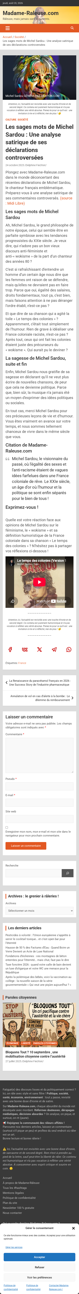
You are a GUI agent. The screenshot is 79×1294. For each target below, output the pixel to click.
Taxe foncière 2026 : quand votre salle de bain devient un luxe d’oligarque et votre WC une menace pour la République (38, 968)
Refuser (39, 1267)
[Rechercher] (67, 873)
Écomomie (12, 1043)
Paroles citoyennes (21, 997)
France (22, 663)
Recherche (12, 865)
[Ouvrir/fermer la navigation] (7, 28)
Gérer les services (14, 1247)
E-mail (10, 795)
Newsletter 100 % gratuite (18, 1208)
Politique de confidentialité (19, 1198)
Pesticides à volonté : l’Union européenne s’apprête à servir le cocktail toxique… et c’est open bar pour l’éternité (38, 939)
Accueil (7, 1178)
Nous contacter (12, 1213)
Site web (11, 811)
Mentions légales (13, 1193)
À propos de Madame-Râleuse (21, 1183)
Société (23, 119)
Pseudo (10, 779)
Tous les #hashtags (15, 1188)
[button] (73, 1228)
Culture (11, 119)
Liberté (25, 1043)
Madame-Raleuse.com (31, 13)
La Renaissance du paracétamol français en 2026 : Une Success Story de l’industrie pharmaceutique (40, 682)
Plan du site (10, 1203)
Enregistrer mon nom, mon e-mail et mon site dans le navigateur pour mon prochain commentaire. (38, 833)
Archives (11, 903)
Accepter (39, 1257)
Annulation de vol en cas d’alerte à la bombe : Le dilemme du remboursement (40, 698)
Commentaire (15, 734)
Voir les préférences (39, 1277)
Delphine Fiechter (35, 165)
